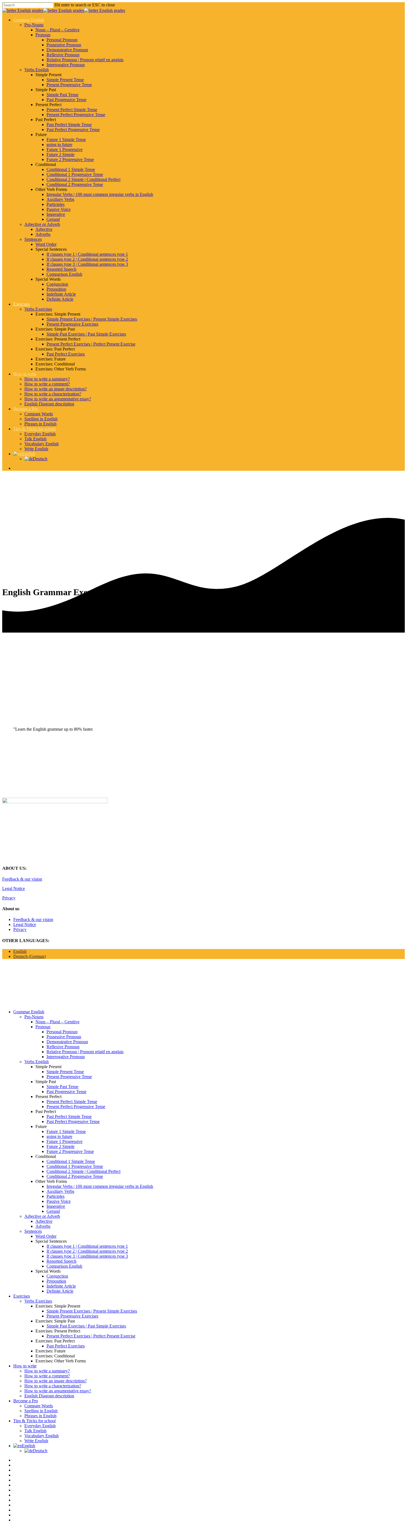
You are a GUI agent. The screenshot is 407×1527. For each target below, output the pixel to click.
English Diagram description (49, 403)
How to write (25, 374)
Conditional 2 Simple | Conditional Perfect (83, 179)
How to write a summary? (47, 379)
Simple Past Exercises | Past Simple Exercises (86, 334)
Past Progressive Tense (66, 99)
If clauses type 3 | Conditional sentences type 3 (87, 264)
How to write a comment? (47, 384)
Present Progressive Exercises (72, 324)
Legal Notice (13, 888)
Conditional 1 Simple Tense (71, 169)
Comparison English (64, 274)
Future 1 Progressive (65, 149)
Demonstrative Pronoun (67, 49)
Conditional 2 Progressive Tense (75, 184)
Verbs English (36, 69)
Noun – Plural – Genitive (57, 29)
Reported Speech (61, 269)
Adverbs (42, 234)
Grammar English (28, 19)
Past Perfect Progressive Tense (73, 129)
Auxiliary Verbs (60, 199)
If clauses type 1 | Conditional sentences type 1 (87, 254)
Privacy (9, 898)
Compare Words (38, 413)
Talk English (35, 438)
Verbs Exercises (38, 309)
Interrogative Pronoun (66, 64)
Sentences (33, 239)
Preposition (56, 289)
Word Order (45, 244)
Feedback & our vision (22, 879)
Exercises (21, 304)
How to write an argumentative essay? (57, 399)
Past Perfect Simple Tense (69, 124)
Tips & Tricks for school (34, 428)
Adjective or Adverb (42, 224)
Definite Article (60, 299)
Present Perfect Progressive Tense (76, 114)
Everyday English (40, 433)
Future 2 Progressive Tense (70, 159)
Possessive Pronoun (64, 44)
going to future (59, 144)
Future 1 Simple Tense (66, 139)
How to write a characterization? (52, 394)
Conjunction (57, 284)
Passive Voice (59, 209)
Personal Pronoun (62, 39)
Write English (36, 448)
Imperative (56, 214)
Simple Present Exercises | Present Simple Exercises (92, 319)
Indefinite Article (61, 294)
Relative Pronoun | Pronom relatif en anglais (85, 59)
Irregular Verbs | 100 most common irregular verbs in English (100, 194)
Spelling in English (41, 418)
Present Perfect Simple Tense (72, 109)
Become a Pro (25, 408)
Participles (56, 204)
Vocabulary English (41, 443)
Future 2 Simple (60, 154)
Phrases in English (40, 423)
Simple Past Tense (62, 94)
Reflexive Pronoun (63, 54)
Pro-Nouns (33, 24)
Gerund (53, 219)
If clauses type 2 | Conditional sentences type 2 (87, 259)
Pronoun (42, 34)
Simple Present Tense (65, 79)
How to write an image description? (55, 389)
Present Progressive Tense (69, 84)
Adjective (43, 229)
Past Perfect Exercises (66, 354)
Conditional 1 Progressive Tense (75, 174)
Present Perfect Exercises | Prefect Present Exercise (91, 344)
